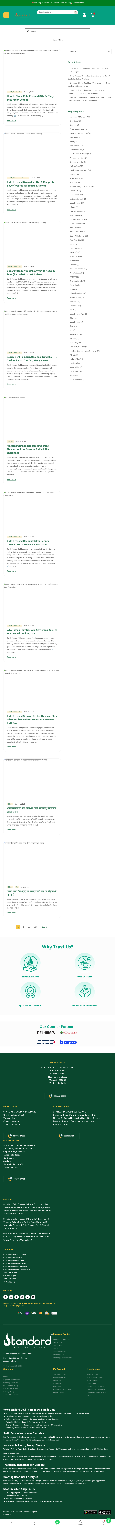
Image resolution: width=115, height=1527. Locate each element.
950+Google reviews (27, 1425)
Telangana (62, 1449)
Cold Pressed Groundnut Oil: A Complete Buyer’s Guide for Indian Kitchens (30, 183)
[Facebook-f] (16, 1297)
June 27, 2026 (29, 92)
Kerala (38, 1449)
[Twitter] (27, 1297)
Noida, (44, 1456)
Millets (6, 1483)
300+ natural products (25, 1428)
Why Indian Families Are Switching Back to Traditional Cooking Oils (32, 631)
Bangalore (71, 1437)
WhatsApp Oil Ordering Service (18, 1501)
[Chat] (57, 1522)
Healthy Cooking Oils (14, 92)
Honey (79, 1481)
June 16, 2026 (29, 712)
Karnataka (31, 1449)
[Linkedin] (33, 1297)
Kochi (86, 1456)
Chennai (9, 1437)
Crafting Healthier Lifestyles (20, 1477)
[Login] (34, 1522)
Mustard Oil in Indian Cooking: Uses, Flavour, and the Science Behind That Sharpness (28, 449)
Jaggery (98, 1481)
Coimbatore (103, 1456)
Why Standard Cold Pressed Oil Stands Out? (29, 1409)
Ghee (74, 1481)
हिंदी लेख (10, 804)
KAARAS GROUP (22, 1512)
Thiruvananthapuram (65, 1456)
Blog (61, 40)
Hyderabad (21, 1437)
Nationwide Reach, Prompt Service (24, 1445)
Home (55, 40)
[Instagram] (22, 1297)
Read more (11, 120)
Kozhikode (79, 1456)
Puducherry (93, 1456)
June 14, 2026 (20, 804)
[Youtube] (11, 1297)
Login (34, 1524)
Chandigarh (51, 1456)
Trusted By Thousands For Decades (24, 1465)
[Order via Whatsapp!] (108, 1520)
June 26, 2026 (35, 178)
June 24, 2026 (20, 441)
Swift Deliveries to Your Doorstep (23, 1433)
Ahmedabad (36, 1456)
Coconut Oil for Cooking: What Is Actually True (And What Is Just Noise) (31, 272)
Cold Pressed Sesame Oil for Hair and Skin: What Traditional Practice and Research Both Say (32, 719)
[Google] (5, 1297)
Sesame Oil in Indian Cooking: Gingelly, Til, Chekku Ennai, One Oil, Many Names (32, 358)
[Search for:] (90, 51)
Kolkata (27, 1456)
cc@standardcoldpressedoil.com (17, 1354)
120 (35, 927)
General (10, 441)
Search (75, 12)
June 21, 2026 (29, 536)
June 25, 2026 (29, 352)
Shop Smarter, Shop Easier (19, 1489)
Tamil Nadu (22, 1449)
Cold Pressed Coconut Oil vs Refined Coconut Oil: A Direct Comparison (28, 542)
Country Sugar (88, 1481)
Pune (21, 1456)
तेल (17, 887)
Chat (57, 1525)
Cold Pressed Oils (64, 1481)
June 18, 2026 (29, 625)
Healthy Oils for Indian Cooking (18, 178)
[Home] (11, 1522)
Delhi (9, 1456)
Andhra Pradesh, (48, 1449)
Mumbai (15, 1456)
